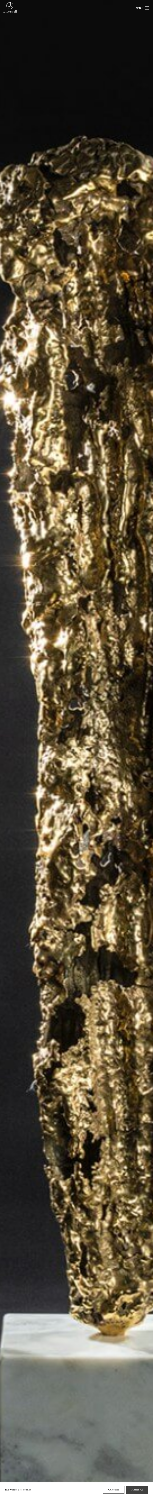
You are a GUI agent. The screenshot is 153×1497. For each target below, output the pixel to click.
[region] (76, 1489)
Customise (113, 1489)
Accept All (137, 1489)
